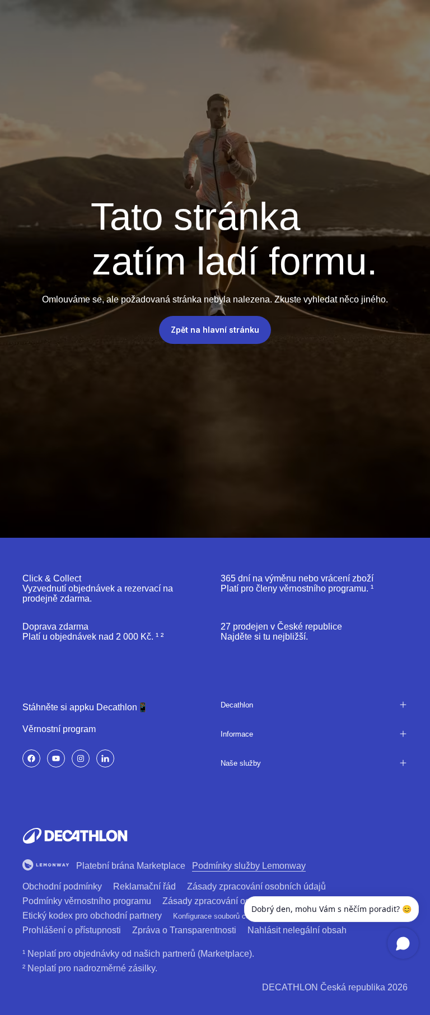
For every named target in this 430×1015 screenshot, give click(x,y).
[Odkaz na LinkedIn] (105, 758)
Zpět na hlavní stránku (215, 329)
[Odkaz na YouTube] (56, 758)
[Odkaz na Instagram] (81, 758)
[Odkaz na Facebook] (31, 758)
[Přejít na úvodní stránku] (75, 836)
